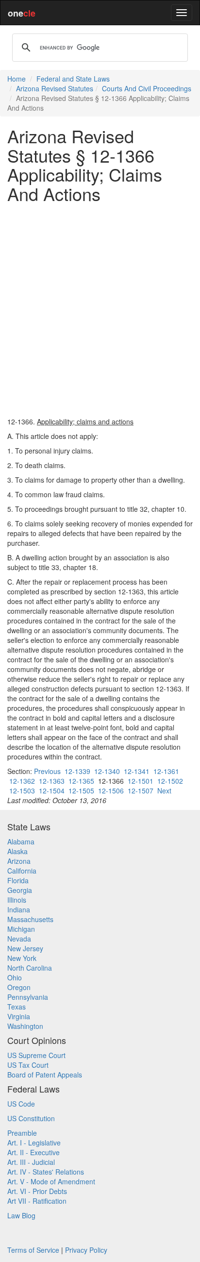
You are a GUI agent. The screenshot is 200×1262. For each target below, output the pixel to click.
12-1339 (77, 771)
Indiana (18, 909)
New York (21, 958)
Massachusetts (30, 919)
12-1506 (111, 790)
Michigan (21, 929)
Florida (18, 880)
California (21, 870)
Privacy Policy (86, 1250)
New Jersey (25, 948)
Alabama (20, 841)
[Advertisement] (100, 310)
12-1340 (107, 771)
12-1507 (140, 790)
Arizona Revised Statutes (54, 88)
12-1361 (166, 771)
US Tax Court (28, 1065)
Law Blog (21, 1215)
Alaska (17, 851)
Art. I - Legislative (34, 1142)
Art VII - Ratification (37, 1201)
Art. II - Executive (33, 1152)
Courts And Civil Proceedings (146, 88)
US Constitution (31, 1118)
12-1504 (52, 790)
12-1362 (22, 781)
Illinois (16, 900)
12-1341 (137, 771)
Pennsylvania (27, 997)
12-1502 (170, 781)
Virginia (18, 1016)
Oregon (19, 987)
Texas (16, 1006)
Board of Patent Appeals (44, 1074)
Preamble (22, 1133)
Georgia (19, 890)
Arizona (19, 861)
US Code (21, 1104)
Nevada (19, 938)
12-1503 (22, 790)
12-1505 (81, 790)
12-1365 (81, 781)
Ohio (14, 977)
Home (16, 79)
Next (164, 790)
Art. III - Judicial (31, 1162)
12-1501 (140, 781)
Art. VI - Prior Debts (37, 1191)
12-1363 (52, 781)
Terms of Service (33, 1250)
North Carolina (29, 968)
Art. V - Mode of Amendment (51, 1181)
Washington (25, 1026)
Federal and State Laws (73, 79)
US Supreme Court (36, 1055)
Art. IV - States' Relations (45, 1172)
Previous (47, 771)
